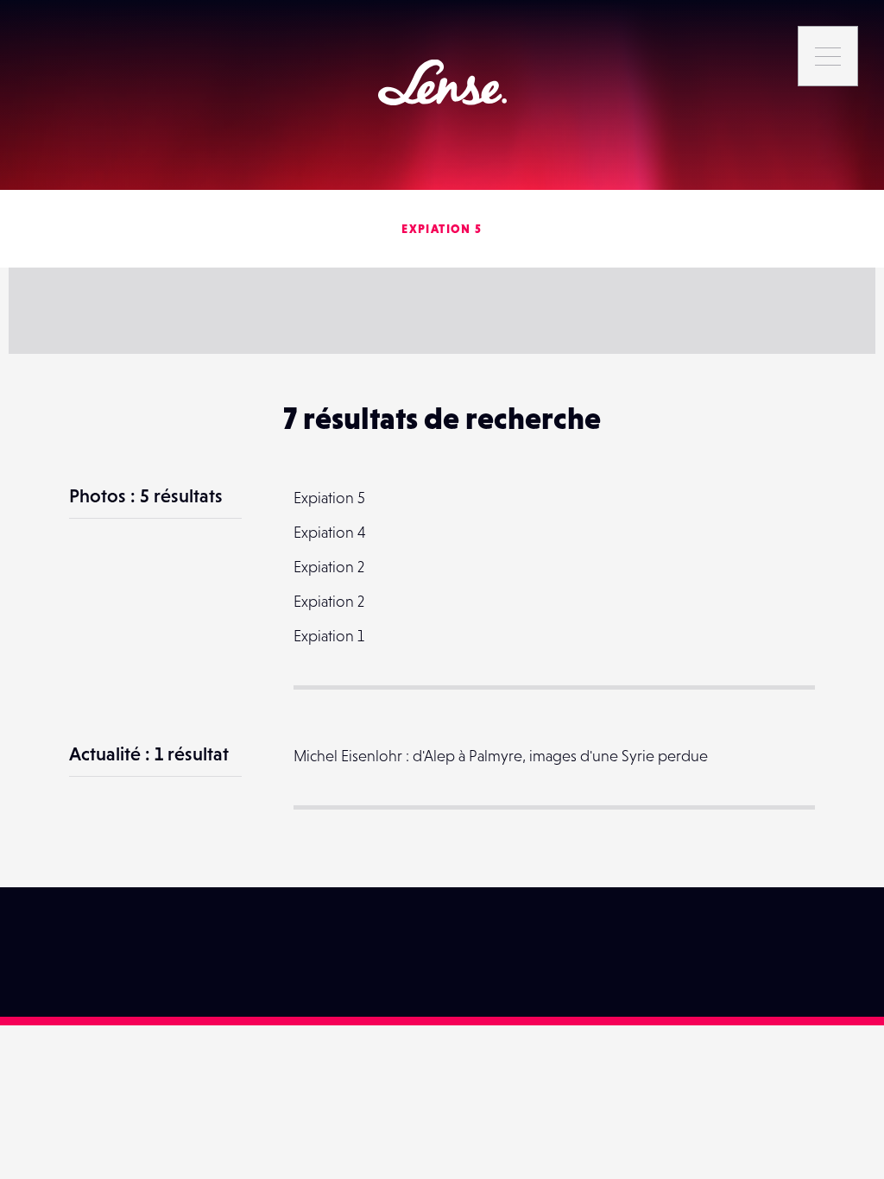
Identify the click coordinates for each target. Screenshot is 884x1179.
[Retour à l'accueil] (442, 82)
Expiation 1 (329, 636)
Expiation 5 (441, 229)
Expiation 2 (329, 567)
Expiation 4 (330, 532)
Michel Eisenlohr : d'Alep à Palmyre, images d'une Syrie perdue (501, 756)
